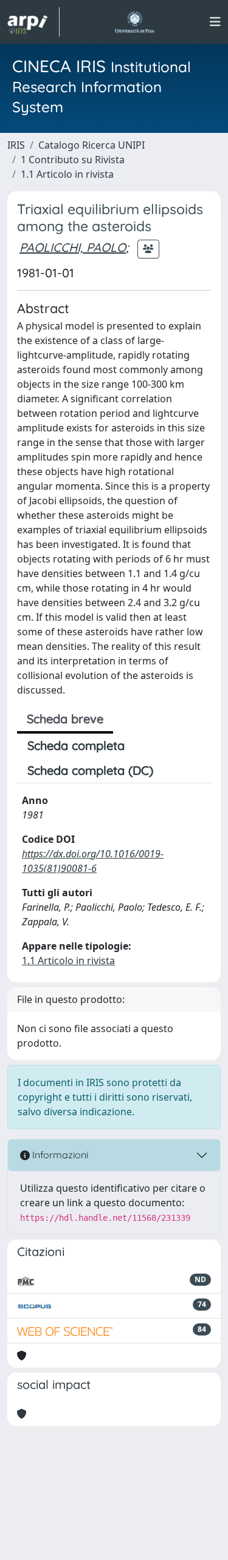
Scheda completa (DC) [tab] (90, 770)
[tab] (174, 770)
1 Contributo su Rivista (73, 159)
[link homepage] (33, 21)
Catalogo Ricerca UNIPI (91, 145)
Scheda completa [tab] (76, 745)
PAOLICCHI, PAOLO (72, 247)
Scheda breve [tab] (65, 718)
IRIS (16, 145)
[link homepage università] (134, 21)
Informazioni (59, 1155)
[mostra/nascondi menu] (215, 22)
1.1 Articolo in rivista (67, 174)
